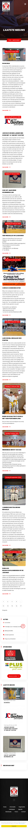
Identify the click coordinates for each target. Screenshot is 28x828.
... (20, 601)
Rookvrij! (6, 63)
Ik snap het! (14, 826)
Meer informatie (22, 823)
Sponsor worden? (13, 676)
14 (7, 606)
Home (10, 40)
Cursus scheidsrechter (11, 288)
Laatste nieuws (15, 40)
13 (3, 606)
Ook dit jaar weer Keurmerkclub (9, 191)
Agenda (20, 809)
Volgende (3, 610)
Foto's (16, 812)
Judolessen (12, 809)
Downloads (8, 812)
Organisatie (22, 807)
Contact (23, 812)
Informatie (12, 807)
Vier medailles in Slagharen (13, 235)
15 (12, 606)
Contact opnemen (9, 634)
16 (16, 606)
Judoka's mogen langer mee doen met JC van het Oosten (13, 134)
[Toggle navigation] (25, 4)
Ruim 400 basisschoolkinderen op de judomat (12, 570)
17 (20, 606)
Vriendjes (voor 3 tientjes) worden (13, 626)
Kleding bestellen (8, 630)
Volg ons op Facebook (10, 638)
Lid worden (7, 622)
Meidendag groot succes (11, 450)
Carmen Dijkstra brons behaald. (11, 508)
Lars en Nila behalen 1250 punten (12, 339)
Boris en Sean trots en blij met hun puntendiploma (12, 417)
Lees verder (5, 110)
